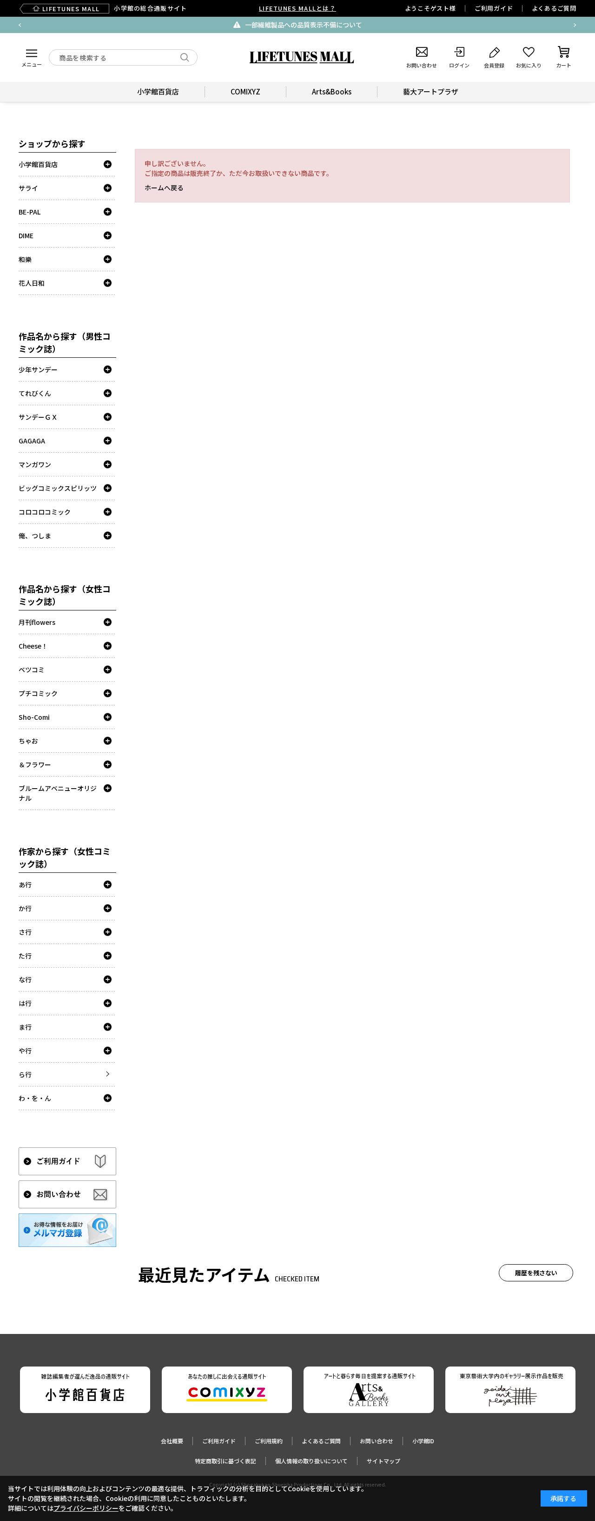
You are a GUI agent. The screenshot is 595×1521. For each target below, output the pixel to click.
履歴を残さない (536, 1272)
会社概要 (172, 1441)
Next (575, 25)
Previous (20, 25)
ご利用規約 (269, 1441)
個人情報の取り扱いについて (311, 1461)
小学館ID (423, 1441)
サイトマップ (383, 1461)
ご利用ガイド (494, 8)
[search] (185, 57)
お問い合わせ (376, 1441)
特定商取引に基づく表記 (225, 1461)
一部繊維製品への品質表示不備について (303, 24)
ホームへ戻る (164, 187)
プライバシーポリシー (86, 1508)
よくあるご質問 (554, 8)
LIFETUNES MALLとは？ (297, 8)
